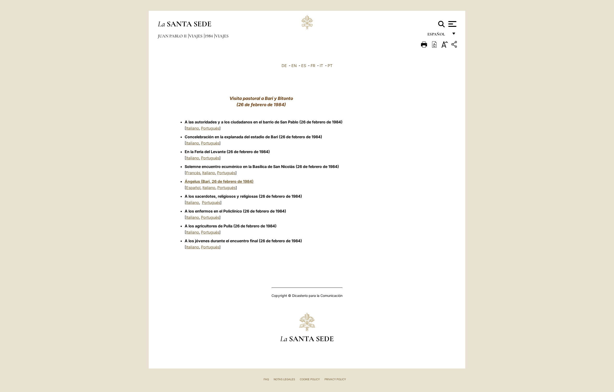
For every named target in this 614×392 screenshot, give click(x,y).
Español (193, 187)
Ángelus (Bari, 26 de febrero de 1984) (219, 181)
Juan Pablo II (173, 36)
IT (321, 65)
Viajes (196, 36)
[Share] (454, 45)
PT (330, 65)
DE (284, 65)
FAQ (266, 379)
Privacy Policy (335, 379)
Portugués (210, 128)
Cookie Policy (310, 379)
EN (294, 65)
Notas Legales (284, 379)
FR (313, 65)
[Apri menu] (451, 24)
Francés (193, 172)
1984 (209, 36)
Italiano (192, 128)
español (438, 35)
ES (303, 65)
